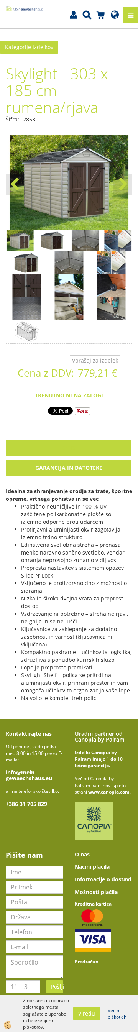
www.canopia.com (109, 792)
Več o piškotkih (117, 1013)
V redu (86, 1013)
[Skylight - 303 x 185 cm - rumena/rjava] (27, 262)
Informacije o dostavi (103, 879)
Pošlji (57, 986)
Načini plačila (92, 866)
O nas (82, 854)
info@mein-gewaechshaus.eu (29, 775)
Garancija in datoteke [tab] (68, 467)
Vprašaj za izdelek (95, 360)
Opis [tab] (68, 447)
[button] (122, 184)
